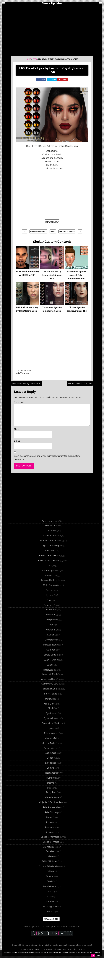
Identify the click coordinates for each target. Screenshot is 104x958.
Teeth (50, 881)
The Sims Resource (67, 231)
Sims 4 (52, 231)
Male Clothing (50, 585)
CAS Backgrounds (50, 570)
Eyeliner (50, 713)
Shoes (49, 832)
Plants (49, 817)
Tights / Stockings (51, 545)
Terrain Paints (49, 886)
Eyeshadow (50, 718)
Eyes (35, 59)
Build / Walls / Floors (48, 560)
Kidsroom (51, 629)
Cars (49, 565)
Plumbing (51, 778)
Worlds (50, 911)
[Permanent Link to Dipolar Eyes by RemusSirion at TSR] (76, 304)
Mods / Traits (48, 743)
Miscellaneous (50, 535)
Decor (50, 758)
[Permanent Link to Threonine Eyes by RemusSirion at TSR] (52, 304)
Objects (48, 748)
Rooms (48, 827)
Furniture (48, 605)
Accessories (48, 521)
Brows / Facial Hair (48, 555)
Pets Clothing (51, 812)
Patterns (50, 783)
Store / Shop (50, 693)
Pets (49, 788)
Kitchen (50, 634)
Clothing (48, 575)
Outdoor (50, 649)
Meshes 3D (50, 738)
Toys (49, 896)
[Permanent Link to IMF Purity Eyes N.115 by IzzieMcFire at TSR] (27, 304)
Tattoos (49, 876)
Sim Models (48, 847)
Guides (50, 664)
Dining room (51, 619)
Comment (19, 402)
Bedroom (51, 614)
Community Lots (49, 683)
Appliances (50, 753)
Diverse (49, 590)
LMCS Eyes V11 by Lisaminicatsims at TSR (51, 275)
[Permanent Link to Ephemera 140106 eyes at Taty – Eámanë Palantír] (76, 268)
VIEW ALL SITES (51, 919)
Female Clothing (49, 580)
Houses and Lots (48, 679)
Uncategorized (50, 906)
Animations (50, 550)
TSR (80, 231)
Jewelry (50, 530)
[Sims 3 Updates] (52, 933)
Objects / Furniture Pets (51, 802)
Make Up (48, 703)
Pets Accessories (51, 807)
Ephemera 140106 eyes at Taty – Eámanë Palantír (76, 275)
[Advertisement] (52, 30)
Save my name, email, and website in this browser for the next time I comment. (48, 458)
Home (28, 59)
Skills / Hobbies (50, 861)
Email (17, 441)
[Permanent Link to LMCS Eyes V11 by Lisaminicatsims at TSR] (52, 268)
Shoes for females (50, 837)
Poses (49, 822)
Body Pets (51, 792)
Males (51, 856)
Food (49, 600)
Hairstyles (48, 670)
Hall (51, 624)
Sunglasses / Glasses (50, 540)
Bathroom (51, 609)
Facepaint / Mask (50, 723)
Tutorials (50, 901)
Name (17, 429)
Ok (93, 955)
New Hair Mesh (50, 674)
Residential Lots (49, 688)
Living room (51, 639)
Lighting (50, 768)
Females (50, 851)
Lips (50, 728)
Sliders (50, 871)
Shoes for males (51, 842)
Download (50, 222)
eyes (24, 231)
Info (98, 955)
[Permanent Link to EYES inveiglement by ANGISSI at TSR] (27, 268)
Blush (50, 708)
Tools (50, 891)
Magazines (50, 698)
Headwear (50, 525)
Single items (50, 654)
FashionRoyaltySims (38, 231)
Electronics (50, 763)
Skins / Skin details (48, 866)
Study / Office (51, 659)
